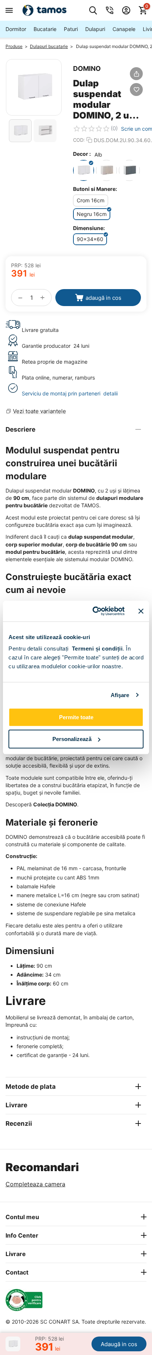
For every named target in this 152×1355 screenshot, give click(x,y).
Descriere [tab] (20, 429)
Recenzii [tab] (19, 1123)
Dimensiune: (89, 228)
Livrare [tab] (16, 1105)
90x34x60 (90, 239)
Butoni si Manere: (95, 189)
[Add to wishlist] (136, 89)
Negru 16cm (92, 214)
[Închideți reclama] (141, 611)
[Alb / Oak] (106, 170)
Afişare (120, 695)
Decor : (82, 154)
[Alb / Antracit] (129, 170)
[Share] (136, 73)
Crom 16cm (90, 200)
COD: (79, 140)
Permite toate (76, 717)
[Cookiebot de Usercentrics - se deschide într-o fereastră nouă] (94, 611)
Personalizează (71, 739)
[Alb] (83, 170)
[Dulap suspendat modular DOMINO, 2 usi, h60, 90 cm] (34, 87)
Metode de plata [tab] (31, 1086)
